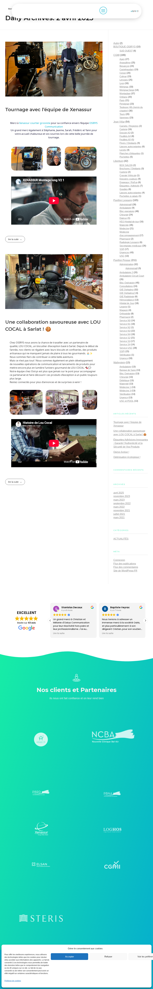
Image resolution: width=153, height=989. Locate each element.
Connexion (119, 560)
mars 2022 (119, 507)
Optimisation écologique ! (126, 457)
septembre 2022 (122, 503)
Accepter (69, 956)
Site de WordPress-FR (125, 570)
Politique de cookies (12, 981)
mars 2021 (119, 517)
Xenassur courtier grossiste (34, 123)
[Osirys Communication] (136, 11)
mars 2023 (119, 500)
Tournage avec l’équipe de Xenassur (48, 109)
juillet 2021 (119, 514)
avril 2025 (118, 493)
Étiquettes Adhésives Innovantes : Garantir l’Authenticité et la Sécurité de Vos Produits (130, 443)
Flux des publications (124, 563)
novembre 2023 (121, 496)
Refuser (108, 956)
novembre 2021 (121, 510)
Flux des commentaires (125, 567)
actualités (120, 539)
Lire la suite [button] (59, 633)
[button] (145, 620)
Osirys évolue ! (121, 452)
